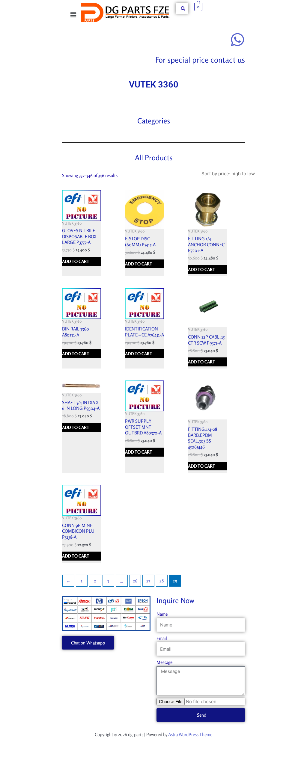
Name (162, 614)
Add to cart (75, 261)
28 (161, 581)
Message (164, 662)
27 (148, 581)
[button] (73, 14)
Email (161, 638)
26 (135, 581)
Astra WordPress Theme (190, 734)
